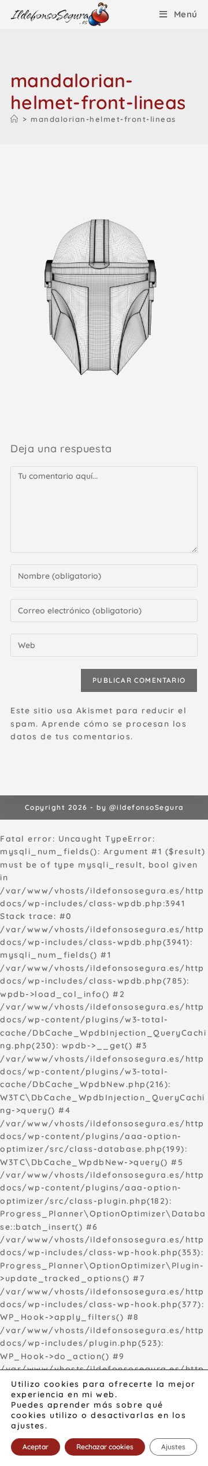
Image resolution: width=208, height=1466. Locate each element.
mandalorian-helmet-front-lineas (103, 119)
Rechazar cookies (104, 1446)
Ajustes (173, 1446)
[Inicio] (14, 119)
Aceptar (36, 1446)
